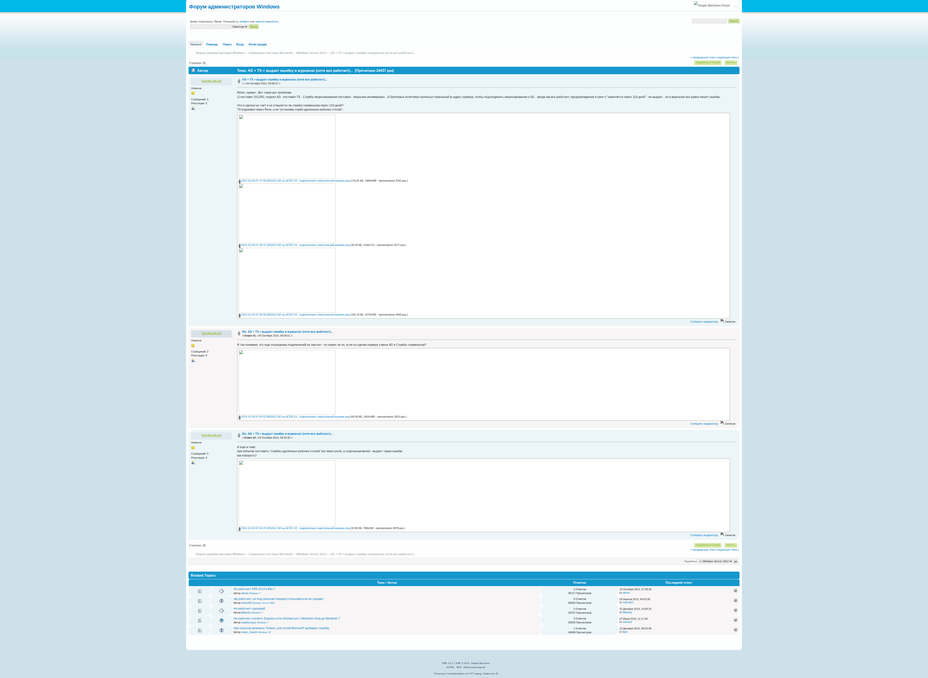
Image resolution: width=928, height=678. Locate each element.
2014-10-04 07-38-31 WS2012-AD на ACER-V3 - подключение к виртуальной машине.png (295, 244)
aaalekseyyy (248, 622)
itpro (625, 631)
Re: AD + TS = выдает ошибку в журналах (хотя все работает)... (287, 331)
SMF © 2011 (463, 663)
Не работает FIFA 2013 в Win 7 (254, 589)
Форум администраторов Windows (234, 7)
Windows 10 (264, 632)
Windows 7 (254, 593)
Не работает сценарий (249, 608)
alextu (244, 593)
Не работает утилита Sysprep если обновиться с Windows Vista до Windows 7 (286, 618)
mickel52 (246, 602)
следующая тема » (727, 57)
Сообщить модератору (704, 321)
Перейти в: (690, 561)
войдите (244, 21)
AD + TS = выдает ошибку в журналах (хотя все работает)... (284, 79)
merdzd (627, 621)
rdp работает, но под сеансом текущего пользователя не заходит (278, 599)
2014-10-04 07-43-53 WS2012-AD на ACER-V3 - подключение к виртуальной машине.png (295, 416)
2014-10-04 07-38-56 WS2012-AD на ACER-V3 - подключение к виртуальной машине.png (295, 314)
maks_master (249, 632)
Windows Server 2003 (264, 603)
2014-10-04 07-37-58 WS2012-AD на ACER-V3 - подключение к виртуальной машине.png (295, 180)
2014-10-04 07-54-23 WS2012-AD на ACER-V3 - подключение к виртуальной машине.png (295, 528)
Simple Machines (480, 663)
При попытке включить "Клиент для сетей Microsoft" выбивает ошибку (281, 628)
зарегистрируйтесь (267, 21)
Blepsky (246, 612)
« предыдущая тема (702, 57)
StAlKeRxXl (211, 81)
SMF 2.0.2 (448, 663)
